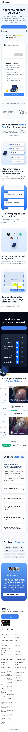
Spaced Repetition (19, 672)
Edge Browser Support (6, 654)
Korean (13, 553)
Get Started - (10, 616)
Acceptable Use (5, 675)
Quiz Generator (18, 664)
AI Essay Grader (18, 680)
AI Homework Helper (4, 693)
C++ (21, 547)
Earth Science (8, 550)
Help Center (4, 662)
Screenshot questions (6, 643)
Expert (21, 557)
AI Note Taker (18, 657)
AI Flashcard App (19, 662)
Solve (18, 54)
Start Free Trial (14, 94)
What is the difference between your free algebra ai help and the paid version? (13, 466)
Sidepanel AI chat (5, 648)
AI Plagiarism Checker (3, 712)
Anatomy (15, 557)
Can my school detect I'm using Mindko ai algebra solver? (12, 508)
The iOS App (18, 637)
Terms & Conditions (6, 670)
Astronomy (8, 547)
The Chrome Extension (6, 637)
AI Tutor (3, 715)
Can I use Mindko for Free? (12, 498)
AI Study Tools (18, 654)
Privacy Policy (4, 672)
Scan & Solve (18, 640)
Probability (8, 557)
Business (15, 550)
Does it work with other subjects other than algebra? (13, 528)
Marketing (15, 547)
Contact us (3, 664)
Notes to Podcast (19, 670)
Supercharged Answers (7, 640)
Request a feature (5, 667)
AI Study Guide (18, 677)
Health (21, 550)
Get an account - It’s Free (14, 27)
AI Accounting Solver (4, 702)
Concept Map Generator (20, 667)
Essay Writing (21, 553)
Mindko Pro (5, 134)
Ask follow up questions (20, 643)
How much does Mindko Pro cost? (12, 518)
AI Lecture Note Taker (20, 659)
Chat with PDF (18, 675)
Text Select (4, 645)
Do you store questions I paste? (11, 489)
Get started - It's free (14, 594)
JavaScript (6, 553)
